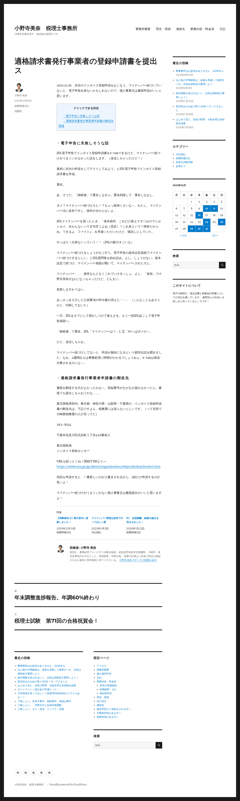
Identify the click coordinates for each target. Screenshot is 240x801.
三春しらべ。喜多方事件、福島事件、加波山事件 (44, 701)
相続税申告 (106, 693)
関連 (61, 126)
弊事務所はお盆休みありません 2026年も (41, 665)
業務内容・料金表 (202, 29)
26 (221, 222)
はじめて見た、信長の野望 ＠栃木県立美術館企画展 (47, 685)
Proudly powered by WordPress (68, 784)
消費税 (18, 111)
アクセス (101, 665)
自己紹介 (101, 701)
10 (206, 208)
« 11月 (183, 235)
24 (206, 222)
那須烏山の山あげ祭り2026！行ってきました (43, 681)
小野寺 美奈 (20, 95)
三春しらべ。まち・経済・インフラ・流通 (41, 709)
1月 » (215, 235)
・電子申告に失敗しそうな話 (81, 116)
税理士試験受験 (184, 162)
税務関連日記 (21, 105)
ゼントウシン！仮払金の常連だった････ (40, 689)
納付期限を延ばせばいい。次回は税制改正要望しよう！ (48, 677)
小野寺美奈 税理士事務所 (48, 28)
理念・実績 (163, 29)
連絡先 (180, 29)
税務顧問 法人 (108, 689)
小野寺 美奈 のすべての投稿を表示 (138, 560)
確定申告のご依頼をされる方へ (114, 709)
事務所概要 (143, 29)
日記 (223, 29)
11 (214, 208)
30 (199, 228)
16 (199, 215)
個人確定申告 (104, 673)
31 (207, 228)
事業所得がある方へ (108, 717)
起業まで (181, 166)
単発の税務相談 (109, 685)
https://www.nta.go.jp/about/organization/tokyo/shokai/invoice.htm (108, 466)
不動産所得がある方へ (109, 713)
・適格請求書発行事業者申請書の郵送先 (88, 121)
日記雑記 (181, 154)
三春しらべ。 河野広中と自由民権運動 (40, 705)
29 (191, 228)
